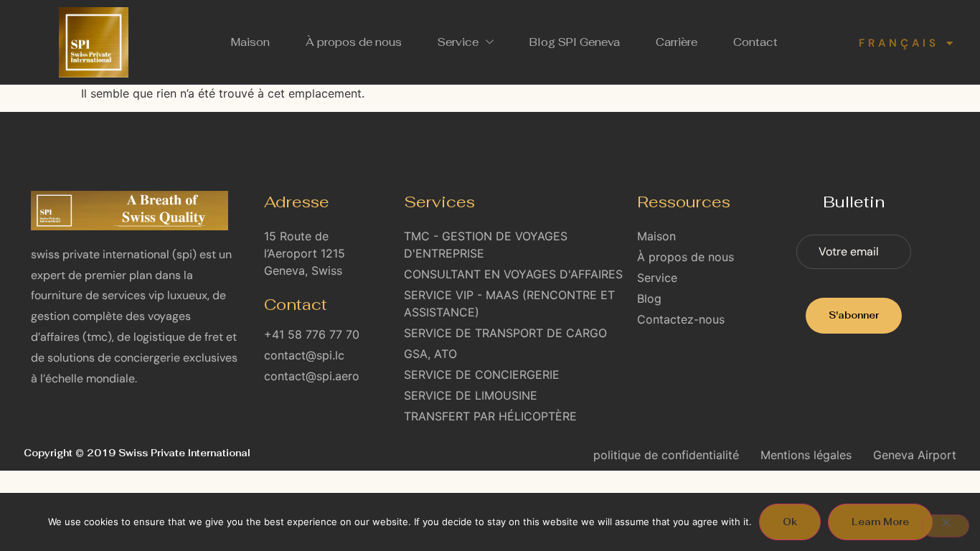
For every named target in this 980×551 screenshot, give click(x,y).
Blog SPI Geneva (574, 42)
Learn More (880, 522)
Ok (790, 522)
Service (458, 42)
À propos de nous (354, 42)
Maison (250, 42)
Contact (755, 42)
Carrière (676, 42)
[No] (945, 525)
